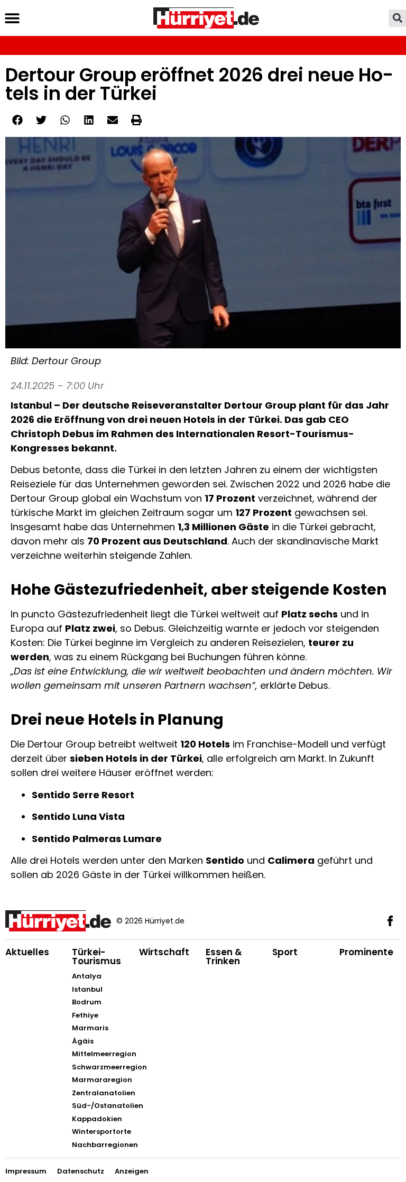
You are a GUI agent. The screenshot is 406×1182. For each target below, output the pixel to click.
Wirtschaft (164, 952)
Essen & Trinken (224, 956)
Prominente (366, 952)
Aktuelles (27, 952)
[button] (12, 18)
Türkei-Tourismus (96, 956)
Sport (285, 952)
